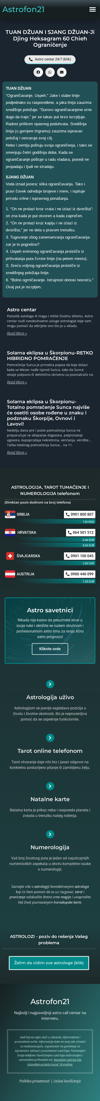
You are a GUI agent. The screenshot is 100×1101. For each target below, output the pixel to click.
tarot (79, 891)
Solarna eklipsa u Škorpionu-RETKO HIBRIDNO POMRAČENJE (50, 355)
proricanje (17, 897)
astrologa (82, 886)
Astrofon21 (23, 9)
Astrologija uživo (50, 697)
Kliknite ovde (50, 649)
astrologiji (42, 886)
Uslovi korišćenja (67, 1081)
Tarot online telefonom (50, 750)
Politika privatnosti (34, 1081)
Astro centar (21, 309)
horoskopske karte (67, 902)
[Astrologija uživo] (50, 684)
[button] (92, 9)
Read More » (17, 333)
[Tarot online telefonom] (50, 738)
